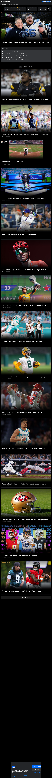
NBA (11, 4)
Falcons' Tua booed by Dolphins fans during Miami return (22, 341)
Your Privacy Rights (37, 772)
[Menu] (1, 1)
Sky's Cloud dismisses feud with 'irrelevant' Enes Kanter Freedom (16, 55)
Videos (30, 66)
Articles (25, 66)
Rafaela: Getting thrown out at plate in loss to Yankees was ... (24, 484)
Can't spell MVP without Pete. (12, 161)
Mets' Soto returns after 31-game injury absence (19, 234)
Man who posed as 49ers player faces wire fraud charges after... (25, 520)
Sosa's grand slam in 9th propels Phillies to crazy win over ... (24, 412)
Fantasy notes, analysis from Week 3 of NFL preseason (22, 591)
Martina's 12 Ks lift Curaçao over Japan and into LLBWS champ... (25, 135)
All (20, 66)
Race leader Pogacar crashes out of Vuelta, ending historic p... (24, 270)
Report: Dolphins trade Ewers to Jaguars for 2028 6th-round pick (15, 53)
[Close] (39, 763)
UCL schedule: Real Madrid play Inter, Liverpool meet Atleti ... (24, 198)
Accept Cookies (37, 766)
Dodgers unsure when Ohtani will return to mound (12, 51)
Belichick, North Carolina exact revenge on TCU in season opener (25, 42)
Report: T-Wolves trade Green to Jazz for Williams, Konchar (23, 448)
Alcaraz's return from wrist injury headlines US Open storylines (15, 59)
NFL (9, 4)
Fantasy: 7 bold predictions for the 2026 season (19, 555)
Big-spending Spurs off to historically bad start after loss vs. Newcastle (17, 57)
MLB (17, 4)
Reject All (37, 769)
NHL (14, 4)
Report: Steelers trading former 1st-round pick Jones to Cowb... (25, 99)
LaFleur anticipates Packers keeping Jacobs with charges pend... (25, 377)
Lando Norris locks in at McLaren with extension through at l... (24, 305)
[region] (26, 770)
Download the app (47, 1)
